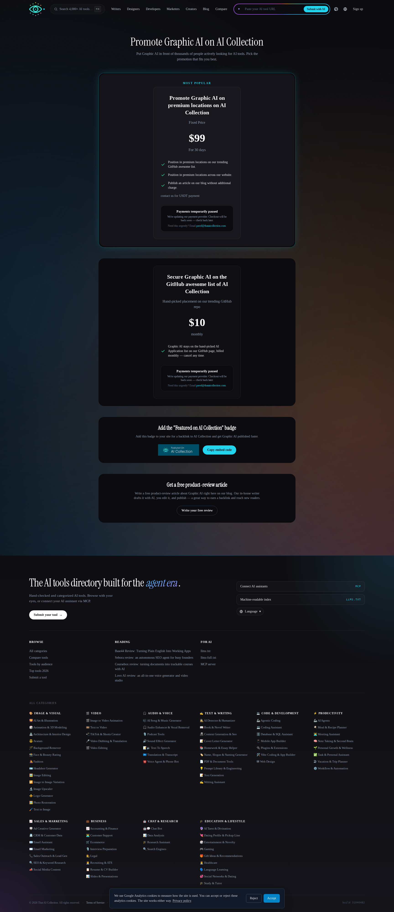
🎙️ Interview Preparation (101, 849)
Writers (116, 9)
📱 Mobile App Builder (271, 741)
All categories (38, 651)
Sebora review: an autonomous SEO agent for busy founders (154, 657)
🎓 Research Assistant (156, 842)
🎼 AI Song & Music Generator (162, 720)
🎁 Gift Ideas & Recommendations (221, 856)
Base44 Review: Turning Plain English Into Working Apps (153, 651)
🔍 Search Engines (154, 849)
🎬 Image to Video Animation (104, 720)
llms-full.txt (208, 657)
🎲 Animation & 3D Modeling (48, 727)
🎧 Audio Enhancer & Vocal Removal (166, 727)
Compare (221, 9)
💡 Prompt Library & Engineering (221, 768)
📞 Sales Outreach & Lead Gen (48, 856)
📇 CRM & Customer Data (45, 835)
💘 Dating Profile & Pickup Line (220, 835)
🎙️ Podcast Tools (153, 734)
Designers (133, 9)
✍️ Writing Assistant (212, 782)
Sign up (358, 9)
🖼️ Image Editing (40, 775)
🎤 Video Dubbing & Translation (106, 741)
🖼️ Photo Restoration (42, 802)
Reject (254, 898)
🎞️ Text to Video (96, 727)
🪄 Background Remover (45, 748)
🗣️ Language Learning (214, 869)
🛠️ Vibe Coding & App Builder (276, 754)
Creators (191, 9)
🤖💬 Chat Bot (152, 828)
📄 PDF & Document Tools (216, 761)
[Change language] (345, 9)
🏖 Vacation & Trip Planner (330, 761)
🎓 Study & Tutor (211, 883)
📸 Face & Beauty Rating (45, 754)
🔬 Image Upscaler (40, 789)
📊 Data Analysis (153, 835)
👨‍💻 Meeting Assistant (327, 734)
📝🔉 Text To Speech (156, 748)
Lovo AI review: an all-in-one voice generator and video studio (151, 678)
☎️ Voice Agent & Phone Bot (161, 761)
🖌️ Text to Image (39, 809)
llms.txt (205, 651)
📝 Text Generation (212, 775)
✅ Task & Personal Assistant (331, 754)
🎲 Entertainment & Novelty (217, 842)
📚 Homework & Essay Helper (218, 748)
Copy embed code (219, 450)
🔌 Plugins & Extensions (272, 748)
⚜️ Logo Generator (41, 795)
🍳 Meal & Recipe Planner (330, 727)
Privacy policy (182, 900)
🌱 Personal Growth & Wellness (333, 748)
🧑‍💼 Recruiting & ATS (99, 862)
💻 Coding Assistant (269, 727)
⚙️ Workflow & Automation (331, 768)
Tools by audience (40, 664)
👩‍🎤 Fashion (36, 761)
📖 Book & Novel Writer (215, 727)
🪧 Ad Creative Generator (45, 828)
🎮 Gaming (207, 849)
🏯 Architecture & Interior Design (50, 734)
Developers (153, 9)
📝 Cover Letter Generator (216, 741)
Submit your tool (48, 615)
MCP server (208, 664)
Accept (271, 898)
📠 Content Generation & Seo (218, 734)
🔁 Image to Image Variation (47, 782)
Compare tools (38, 657)
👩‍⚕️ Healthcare (208, 862)
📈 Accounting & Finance (102, 828)
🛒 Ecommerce (95, 842)
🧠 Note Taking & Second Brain (333, 741)
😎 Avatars (35, 741)
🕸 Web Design (266, 761)
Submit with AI (316, 9)
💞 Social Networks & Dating (218, 876)
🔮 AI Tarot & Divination (215, 828)
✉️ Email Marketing (41, 849)
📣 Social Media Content (45, 869)
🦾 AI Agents (322, 720)
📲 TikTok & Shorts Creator (103, 734)
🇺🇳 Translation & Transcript (160, 754)
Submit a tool (38, 677)
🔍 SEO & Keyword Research (47, 862)
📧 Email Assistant (40, 842)
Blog (206, 9)
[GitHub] (336, 9)
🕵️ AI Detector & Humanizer (217, 720)
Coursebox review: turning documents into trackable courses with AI (154, 667)
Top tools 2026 (39, 671)
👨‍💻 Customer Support (99, 835)
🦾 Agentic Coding (268, 720)
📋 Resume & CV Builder (102, 869)
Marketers (173, 9)
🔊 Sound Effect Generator (159, 741)
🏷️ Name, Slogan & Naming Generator (223, 754)
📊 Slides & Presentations (102, 876)
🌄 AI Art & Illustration (43, 720)
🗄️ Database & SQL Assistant (275, 734)
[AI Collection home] (37, 9)
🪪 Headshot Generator (43, 768)
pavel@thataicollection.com (211, 225)
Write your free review (197, 510)
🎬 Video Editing (97, 748)
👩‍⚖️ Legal (91, 856)
